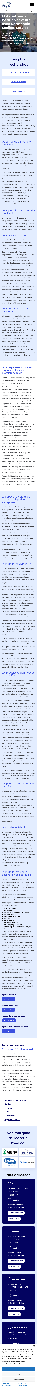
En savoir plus (14, 1219)
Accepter (18, 1369)
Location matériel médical (18, 72)
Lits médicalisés (18, 91)
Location (9, 1108)
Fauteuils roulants (18, 82)
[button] (34, 1346)
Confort (8, 1104)
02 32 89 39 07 (9, 1020)
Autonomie (10, 1116)
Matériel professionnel (15, 1112)
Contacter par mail (16, 1213)
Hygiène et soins (12, 1120)
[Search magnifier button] (31, 11)
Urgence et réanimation (15, 1100)
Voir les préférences (18, 1379)
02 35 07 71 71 (8, 999)
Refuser (18, 1374)
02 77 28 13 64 (9, 1031)
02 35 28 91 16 (8, 1010)
